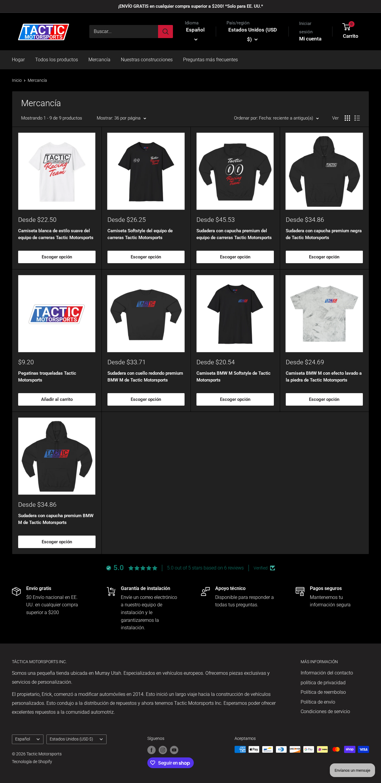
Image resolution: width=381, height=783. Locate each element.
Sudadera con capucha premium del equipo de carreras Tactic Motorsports (234, 234)
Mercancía (99, 59)
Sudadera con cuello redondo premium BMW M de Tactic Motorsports (145, 377)
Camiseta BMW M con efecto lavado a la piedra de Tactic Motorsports (324, 377)
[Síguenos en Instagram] (163, 750)
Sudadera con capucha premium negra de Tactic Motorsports (324, 234)
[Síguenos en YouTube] (174, 750)
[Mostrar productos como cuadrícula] (347, 118)
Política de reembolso (323, 692)
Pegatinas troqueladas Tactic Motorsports (47, 377)
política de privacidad (323, 682)
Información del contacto (327, 673)
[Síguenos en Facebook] (151, 750)
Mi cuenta (310, 39)
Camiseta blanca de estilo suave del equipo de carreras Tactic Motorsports (55, 234)
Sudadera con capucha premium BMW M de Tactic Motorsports (55, 519)
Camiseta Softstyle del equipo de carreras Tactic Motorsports (140, 234)
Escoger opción (57, 257)
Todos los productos (56, 59)
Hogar (18, 59)
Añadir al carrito (57, 399)
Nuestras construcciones (147, 59)
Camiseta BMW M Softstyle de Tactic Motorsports (233, 377)
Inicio (17, 80)
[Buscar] (165, 31)
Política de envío (318, 702)
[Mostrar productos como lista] (357, 118)
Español (22, 739)
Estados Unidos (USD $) (71, 739)
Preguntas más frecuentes (210, 59)
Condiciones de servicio (325, 711)
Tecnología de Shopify (32, 761)
